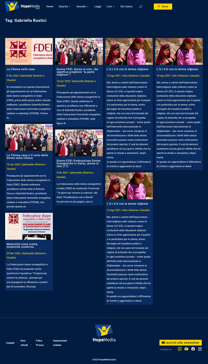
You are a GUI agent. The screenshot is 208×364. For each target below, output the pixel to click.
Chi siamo (126, 6)
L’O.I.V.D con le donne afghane (127, 69)
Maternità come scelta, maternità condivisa (22, 245)
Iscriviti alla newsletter (182, 342)
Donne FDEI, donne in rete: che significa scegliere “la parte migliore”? (77, 72)
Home (49, 6)
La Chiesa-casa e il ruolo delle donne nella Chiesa (27, 157)
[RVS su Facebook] (193, 349)
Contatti (10, 343)
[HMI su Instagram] (180, 349)
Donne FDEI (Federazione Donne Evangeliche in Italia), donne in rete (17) (78, 163)
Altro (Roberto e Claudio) (136, 75)
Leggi (97, 6)
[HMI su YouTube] (186, 349)
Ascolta (81, 6)
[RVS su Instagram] (200, 349)
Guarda (63, 6)
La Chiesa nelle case (21, 69)
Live (109, 6)
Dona (165, 6)
